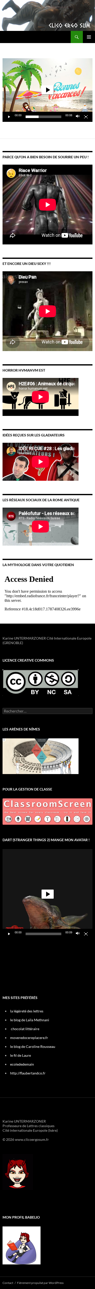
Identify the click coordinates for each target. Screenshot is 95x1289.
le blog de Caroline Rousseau (32, 1046)
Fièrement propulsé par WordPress (40, 1283)
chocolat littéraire (25, 1029)
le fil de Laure (20, 1055)
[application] (47, 90)
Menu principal (89, 37)
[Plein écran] (85, 116)
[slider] (43, 117)
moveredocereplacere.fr (29, 1037)
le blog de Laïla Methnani (29, 1020)
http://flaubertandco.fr (28, 1073)
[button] (48, 89)
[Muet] (77, 116)
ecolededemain (22, 1064)
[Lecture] (9, 116)
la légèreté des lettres (26, 1011)
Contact (8, 1283)
